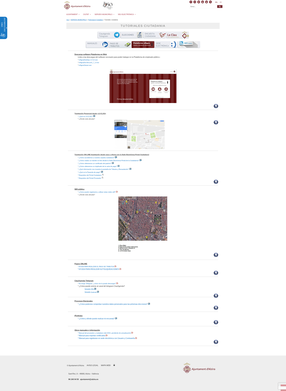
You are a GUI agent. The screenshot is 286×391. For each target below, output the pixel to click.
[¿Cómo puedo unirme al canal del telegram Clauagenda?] (98, 292)
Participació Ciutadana (95, 20)
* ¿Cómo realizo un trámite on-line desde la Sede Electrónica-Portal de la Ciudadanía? (109, 160)
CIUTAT (86, 14)
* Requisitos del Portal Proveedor (90, 178)
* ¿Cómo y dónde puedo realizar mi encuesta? (96, 319)
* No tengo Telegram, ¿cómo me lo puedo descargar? (97, 283)
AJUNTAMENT (72, 14)
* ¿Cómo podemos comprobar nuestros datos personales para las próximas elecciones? (113, 304)
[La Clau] (177, 38)
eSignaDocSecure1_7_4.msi (89, 62)
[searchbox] (206, 6)
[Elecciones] (131, 38)
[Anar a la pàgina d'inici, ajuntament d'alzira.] (88, 5)
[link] (216, 2)
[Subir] (216, 108)
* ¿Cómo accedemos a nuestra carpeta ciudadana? (96, 157)
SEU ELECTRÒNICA (126, 14)
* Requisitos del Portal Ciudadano (90, 175)
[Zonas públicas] (143, 251)
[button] (219, 6)
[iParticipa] (154, 38)
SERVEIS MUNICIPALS (103, 14)
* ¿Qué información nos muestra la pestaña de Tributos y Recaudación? (103, 169)
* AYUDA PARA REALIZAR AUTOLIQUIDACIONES (99, 269)
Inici (67, 20)
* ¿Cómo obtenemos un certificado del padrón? (95, 163)
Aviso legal (92, 365)
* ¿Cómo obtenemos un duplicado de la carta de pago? (98, 166)
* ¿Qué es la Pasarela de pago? (89, 172)
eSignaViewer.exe (85, 65)
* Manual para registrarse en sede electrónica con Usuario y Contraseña (106, 338)
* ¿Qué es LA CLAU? (85, 116)
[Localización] (139, 148)
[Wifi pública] (188, 47)
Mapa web (105, 365)
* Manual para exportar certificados (92, 336)
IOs (92, 289)
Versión (88, 289)
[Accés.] (114, 365)
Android (94, 292)
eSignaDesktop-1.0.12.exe (88, 60)
